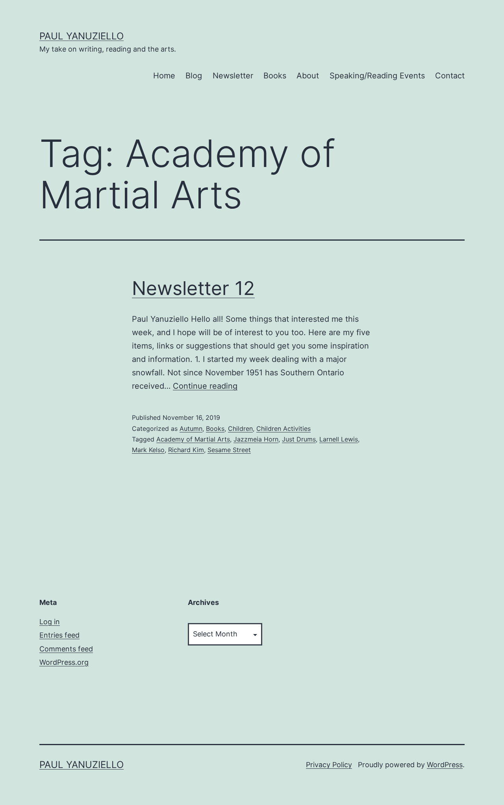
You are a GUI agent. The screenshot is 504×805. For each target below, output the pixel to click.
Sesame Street (229, 450)
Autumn (191, 428)
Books (274, 75)
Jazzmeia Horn (255, 439)
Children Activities (283, 428)
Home (164, 75)
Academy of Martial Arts (193, 439)
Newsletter (233, 75)
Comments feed (66, 649)
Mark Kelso (148, 450)
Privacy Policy (329, 764)
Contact (450, 75)
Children (240, 428)
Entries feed (59, 635)
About (307, 75)
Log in (49, 622)
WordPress (445, 764)
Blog (193, 75)
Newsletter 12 (193, 288)
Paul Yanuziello (81, 36)
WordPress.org (64, 662)
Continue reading (205, 386)
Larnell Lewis (338, 439)
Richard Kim (186, 450)
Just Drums (299, 439)
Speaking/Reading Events (377, 75)
